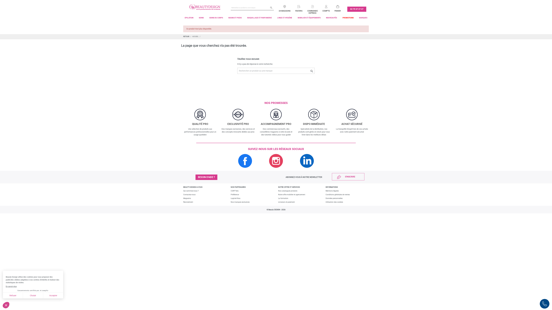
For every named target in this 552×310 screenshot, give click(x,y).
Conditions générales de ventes (338, 195)
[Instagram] (276, 169)
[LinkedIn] (307, 169)
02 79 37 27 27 (356, 9)
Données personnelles (334, 198)
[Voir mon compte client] (326, 5)
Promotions (348, 18)
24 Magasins (285, 11)
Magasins (187, 198)
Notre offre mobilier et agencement (291, 195)
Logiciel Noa (235, 198)
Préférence (235, 195)
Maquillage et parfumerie (259, 18)
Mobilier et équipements (309, 18)
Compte (326, 11)
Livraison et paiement (286, 202)
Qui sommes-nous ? (191, 191)
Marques (363, 18)
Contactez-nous (189, 195)
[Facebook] (245, 169)
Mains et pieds (235, 18)
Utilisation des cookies (334, 202)
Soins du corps (216, 18)
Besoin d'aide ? (206, 177)
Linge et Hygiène (284, 18)
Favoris (298, 11)
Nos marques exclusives (240, 202)
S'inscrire (350, 177)
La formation (283, 198)
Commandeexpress (312, 12)
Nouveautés (331, 18)
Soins (201, 18)
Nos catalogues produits (287, 191)
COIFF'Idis (234, 191)
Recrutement (188, 202)
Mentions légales (332, 191)
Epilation (189, 18)
